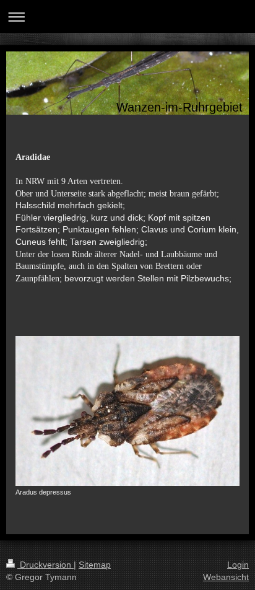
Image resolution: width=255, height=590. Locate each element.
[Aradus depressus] (127, 411)
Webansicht (226, 577)
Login (238, 565)
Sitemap (95, 565)
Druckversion (45, 565)
